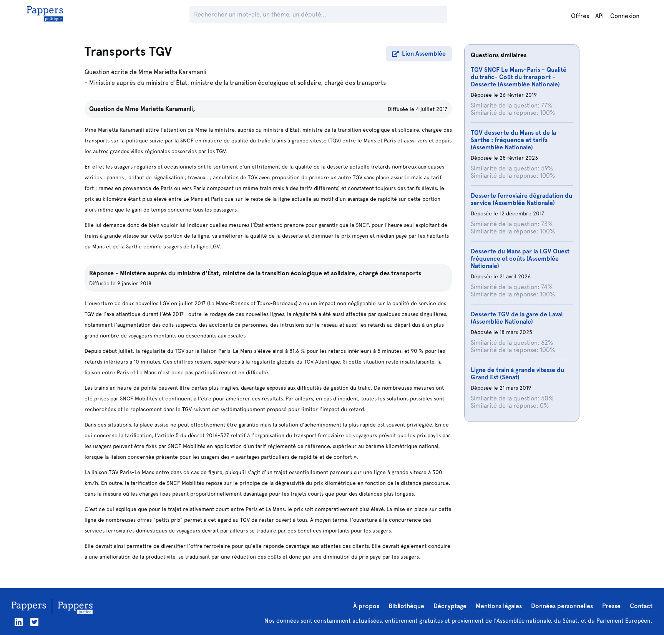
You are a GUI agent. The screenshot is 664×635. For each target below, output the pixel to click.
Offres (580, 16)
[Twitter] (34, 622)
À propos (366, 606)
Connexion (624, 16)
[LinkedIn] (19, 622)
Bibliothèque (406, 606)
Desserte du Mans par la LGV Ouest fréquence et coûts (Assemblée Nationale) (520, 259)
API (599, 16)
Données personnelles (562, 606)
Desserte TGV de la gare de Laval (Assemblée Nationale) (517, 318)
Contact (641, 606)
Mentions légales (499, 606)
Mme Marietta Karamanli (172, 72)
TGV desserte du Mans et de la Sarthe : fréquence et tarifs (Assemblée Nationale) (513, 140)
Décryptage (449, 606)
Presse (611, 606)
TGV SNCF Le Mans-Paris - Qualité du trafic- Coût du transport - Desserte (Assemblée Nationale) (518, 77)
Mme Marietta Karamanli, (160, 108)
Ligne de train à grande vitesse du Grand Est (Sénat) (517, 373)
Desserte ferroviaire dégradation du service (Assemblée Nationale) (521, 199)
